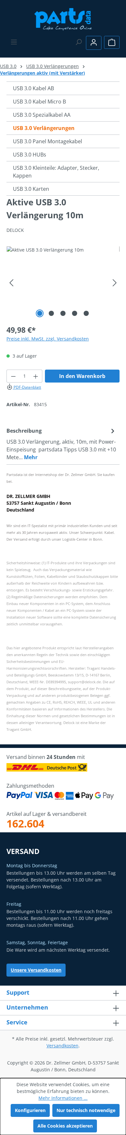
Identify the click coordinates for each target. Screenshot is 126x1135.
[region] (63, 282)
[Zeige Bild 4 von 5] (74, 313)
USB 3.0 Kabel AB (33, 88)
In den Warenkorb (82, 376)
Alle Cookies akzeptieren (65, 1126)
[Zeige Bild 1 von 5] (39, 313)
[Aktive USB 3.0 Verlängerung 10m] (63, 282)
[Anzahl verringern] (13, 376)
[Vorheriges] (11, 282)
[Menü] (13, 42)
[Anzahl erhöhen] (36, 376)
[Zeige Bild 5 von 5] (86, 313)
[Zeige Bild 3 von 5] (63, 313)
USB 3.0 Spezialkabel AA (41, 114)
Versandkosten (63, 1046)
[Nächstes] (115, 282)
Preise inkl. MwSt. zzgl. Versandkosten (47, 339)
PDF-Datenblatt (27, 387)
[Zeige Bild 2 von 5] (51, 313)
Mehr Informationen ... (63, 1098)
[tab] (61, 444)
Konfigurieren (30, 1110)
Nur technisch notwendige (86, 1110)
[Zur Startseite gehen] (63, 19)
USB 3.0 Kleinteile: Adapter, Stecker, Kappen (56, 171)
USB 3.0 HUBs (29, 154)
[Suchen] (78, 42)
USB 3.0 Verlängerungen (44, 128)
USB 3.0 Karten (31, 188)
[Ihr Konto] (93, 43)
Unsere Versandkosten (36, 970)
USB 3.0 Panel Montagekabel (47, 141)
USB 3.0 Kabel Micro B (39, 101)
